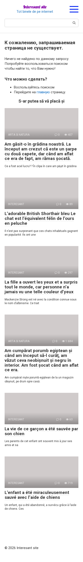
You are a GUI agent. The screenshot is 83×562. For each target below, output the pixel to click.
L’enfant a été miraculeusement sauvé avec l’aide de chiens (37, 495)
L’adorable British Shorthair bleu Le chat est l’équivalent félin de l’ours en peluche (40, 218)
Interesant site (35, 6)
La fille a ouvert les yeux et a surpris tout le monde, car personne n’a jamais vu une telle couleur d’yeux (41, 286)
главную (43, 92)
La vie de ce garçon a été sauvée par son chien (41, 431)
